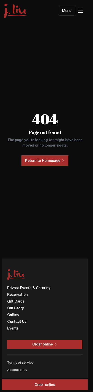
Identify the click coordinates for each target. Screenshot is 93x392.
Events (13, 328)
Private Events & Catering (29, 287)
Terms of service (20, 363)
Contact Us (17, 321)
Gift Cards (16, 301)
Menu (66, 10)
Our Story (15, 308)
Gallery (13, 314)
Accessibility (17, 370)
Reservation (17, 294)
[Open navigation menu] (80, 10)
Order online (45, 384)
